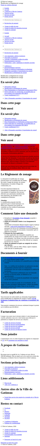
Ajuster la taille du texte (11, 26)
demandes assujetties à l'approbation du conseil (14, 148)
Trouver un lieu (8, 13)
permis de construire (30, 145)
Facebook (7, 408)
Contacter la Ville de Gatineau (13, 11)
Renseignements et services (12, 61)
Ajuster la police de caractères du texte (15, 28)
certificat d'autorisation (21, 146)
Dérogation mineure (10, 86)
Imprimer (7, 436)
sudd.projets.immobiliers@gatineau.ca (21, 226)
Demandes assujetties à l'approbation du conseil (18, 71)
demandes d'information (13, 145)
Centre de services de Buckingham (14, 324)
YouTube (7, 416)
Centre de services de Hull (12, 328)
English (6, 8)
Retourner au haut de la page (12, 439)
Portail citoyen (8, 16)
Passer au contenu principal (9, 5)
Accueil (6, 10)
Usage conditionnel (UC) (11, 95)
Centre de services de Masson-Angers (15, 329)
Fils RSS (7, 418)
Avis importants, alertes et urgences (14, 56)
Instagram (7, 413)
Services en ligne (9, 15)
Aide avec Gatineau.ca (11, 384)
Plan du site (7, 383)
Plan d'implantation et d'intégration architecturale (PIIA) (20, 90)
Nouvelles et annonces (11, 57)
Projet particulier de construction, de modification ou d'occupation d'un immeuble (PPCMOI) (19, 92)
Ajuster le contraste (10, 30)
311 (3, 340)
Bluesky (6, 411)
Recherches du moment (11, 23)
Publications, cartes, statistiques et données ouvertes (19, 62)
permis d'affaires (7, 146)
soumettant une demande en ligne (18, 340)
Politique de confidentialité (12, 423)
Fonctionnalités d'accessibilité (13, 434)
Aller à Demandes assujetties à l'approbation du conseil (20, 98)
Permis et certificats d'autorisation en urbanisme (18, 69)
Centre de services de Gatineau (13, 326)
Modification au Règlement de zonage (15, 72)
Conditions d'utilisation (11, 421)
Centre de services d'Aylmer (12, 323)
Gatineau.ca (7, 66)
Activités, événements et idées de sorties (16, 59)
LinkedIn (7, 415)
